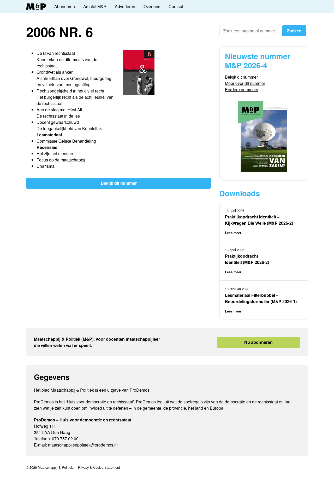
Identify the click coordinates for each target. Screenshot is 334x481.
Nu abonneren (258, 342)
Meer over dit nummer (245, 83)
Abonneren (64, 6)
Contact (176, 6)
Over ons (152, 6)
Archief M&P (94, 6)
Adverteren (125, 6)
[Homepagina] (36, 6)
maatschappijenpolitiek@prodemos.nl (83, 445)
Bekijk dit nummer (119, 183)
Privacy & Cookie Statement (99, 467)
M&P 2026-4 (246, 65)
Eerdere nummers (241, 89)
